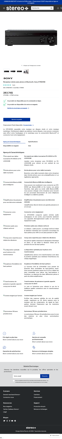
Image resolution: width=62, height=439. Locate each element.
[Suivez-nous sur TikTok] (15, 421)
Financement (38, 397)
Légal (5, 412)
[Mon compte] (58, 8)
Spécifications (33, 141)
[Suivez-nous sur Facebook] (9, 421)
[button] (7, 85)
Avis (29, 145)
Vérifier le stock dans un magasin (17, 108)
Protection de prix (39, 406)
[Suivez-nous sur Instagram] (7, 421)
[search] (40, 8)
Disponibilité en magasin (11, 145)
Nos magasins (7, 406)
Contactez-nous (8, 397)
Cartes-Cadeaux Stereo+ (11, 409)
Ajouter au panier (17, 119)
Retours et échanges (40, 409)
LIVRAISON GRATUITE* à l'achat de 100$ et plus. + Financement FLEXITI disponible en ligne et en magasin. (31, 2)
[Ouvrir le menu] (4, 8)
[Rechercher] (51, 8)
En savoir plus (27, 125)
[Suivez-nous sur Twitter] (4, 421)
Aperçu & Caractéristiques (11, 141)
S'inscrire (45, 376)
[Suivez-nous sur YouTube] (12, 421)
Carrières (37, 394)
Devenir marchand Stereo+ (11, 394)
